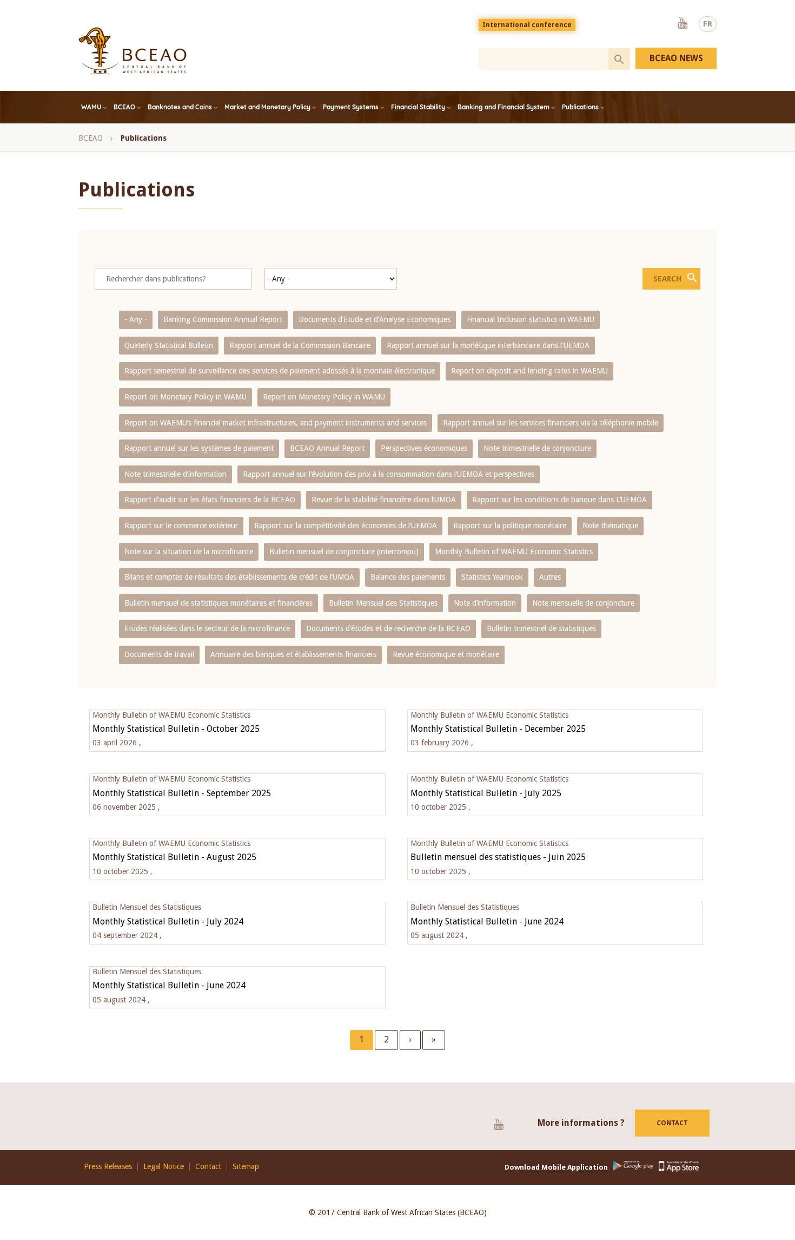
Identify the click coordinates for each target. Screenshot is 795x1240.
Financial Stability (418, 107)
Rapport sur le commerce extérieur (181, 525)
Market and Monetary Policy (267, 107)
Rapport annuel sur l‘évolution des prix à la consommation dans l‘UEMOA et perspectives (388, 474)
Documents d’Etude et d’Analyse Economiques (375, 319)
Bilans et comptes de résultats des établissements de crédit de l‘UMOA (239, 577)
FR (707, 24)
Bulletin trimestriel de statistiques (541, 628)
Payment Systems (351, 107)
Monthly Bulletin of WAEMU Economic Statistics (514, 551)
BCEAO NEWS (676, 58)
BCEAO (124, 107)
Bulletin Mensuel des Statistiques (383, 603)
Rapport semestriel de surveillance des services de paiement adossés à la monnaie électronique (279, 370)
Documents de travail (159, 654)
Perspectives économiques (424, 448)
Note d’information (485, 603)
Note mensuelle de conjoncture (583, 603)
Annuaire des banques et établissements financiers (293, 654)
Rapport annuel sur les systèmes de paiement (199, 448)
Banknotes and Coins (180, 107)
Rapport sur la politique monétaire (509, 525)
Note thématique (610, 525)
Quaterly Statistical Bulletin (168, 345)
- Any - (135, 319)
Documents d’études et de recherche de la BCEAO (388, 628)
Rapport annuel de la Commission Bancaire (299, 345)
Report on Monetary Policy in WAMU (185, 396)
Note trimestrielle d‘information (175, 474)
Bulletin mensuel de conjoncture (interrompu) (344, 551)
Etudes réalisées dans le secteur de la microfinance (207, 628)
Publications (580, 107)
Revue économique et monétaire (446, 654)
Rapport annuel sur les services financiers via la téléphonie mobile (550, 422)
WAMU (91, 107)
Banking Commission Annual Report (222, 319)
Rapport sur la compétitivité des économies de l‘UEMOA (345, 525)
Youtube (682, 23)
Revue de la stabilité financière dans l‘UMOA (384, 499)
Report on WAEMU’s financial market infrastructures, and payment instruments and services (275, 422)
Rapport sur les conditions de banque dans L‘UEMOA (559, 499)
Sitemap (246, 1167)
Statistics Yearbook (492, 577)
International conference (527, 25)
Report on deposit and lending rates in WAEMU (529, 370)
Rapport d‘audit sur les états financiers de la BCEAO (209, 499)
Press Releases (108, 1167)
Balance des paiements (407, 577)
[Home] (132, 51)
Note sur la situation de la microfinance (188, 551)
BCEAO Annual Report (327, 448)
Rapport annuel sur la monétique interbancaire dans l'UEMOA (488, 345)
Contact (672, 1123)
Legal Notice (163, 1167)
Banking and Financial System (503, 107)
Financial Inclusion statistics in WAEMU (530, 319)
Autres (550, 577)
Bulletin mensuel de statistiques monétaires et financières (218, 603)
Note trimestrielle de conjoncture (537, 448)
